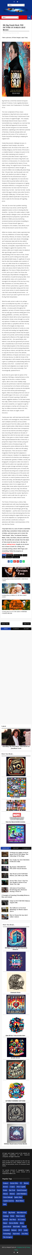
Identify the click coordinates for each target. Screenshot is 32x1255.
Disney (5, 1194)
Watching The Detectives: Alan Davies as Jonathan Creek (16, 747)
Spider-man (18, 1197)
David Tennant (21, 1190)
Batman (12, 1194)
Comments (26, 848)
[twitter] (17, 1)
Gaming (5, 1216)
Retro (22, 1223)
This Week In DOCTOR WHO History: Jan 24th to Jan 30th (19, 874)
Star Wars (13, 1219)
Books (5, 1190)
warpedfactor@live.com (8, 1173)
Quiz (4, 1204)
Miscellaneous (21, 1212)
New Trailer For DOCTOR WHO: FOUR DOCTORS (20, 860)
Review (5, 1187)
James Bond (7, 1226)
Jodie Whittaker (22, 1194)
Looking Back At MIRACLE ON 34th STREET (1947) (14, 596)
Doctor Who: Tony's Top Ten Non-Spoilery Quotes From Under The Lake (19, 882)
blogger (26, 628)
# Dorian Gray (18, 555)
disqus (6, 628)
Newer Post (5, 623)
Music (5, 1223)
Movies (26, 1183)
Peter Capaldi (21, 1187)
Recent (16, 848)
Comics (12, 1187)
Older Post (27, 623)
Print (4, 1212)
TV (21, 1183)
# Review (9, 557)
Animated (6, 1230)
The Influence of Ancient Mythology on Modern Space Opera (19, 909)
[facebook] (14, 1)
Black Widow (20, 1201)
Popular (6, 848)
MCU (20, 1230)
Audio (25, 1230)
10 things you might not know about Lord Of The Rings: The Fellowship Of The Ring (19, 854)
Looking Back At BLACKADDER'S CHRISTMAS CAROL (15, 580)
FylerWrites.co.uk (7, 553)
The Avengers (7, 1237)
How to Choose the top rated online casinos (18, 916)
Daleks (24, 1226)
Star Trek (12, 1190)
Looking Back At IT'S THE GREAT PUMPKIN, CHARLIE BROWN (14, 612)
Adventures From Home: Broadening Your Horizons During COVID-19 (18, 889)
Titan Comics (20, 1216)
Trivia (12, 1216)
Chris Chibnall (7, 1197)
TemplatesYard (20, 1247)
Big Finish (12, 1212)
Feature (5, 1183)
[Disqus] (16, 653)
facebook (16, 628)
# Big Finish (10, 555)
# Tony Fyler (16, 557)
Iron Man (25, 1234)
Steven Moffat (13, 1223)
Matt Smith (16, 1226)
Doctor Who (14, 1183)
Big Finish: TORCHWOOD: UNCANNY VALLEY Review (18, 867)
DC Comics (21, 1219)
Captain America (8, 1201)
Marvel (5, 1219)
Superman (16, 1234)
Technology (7, 1234)
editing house (11, 544)
